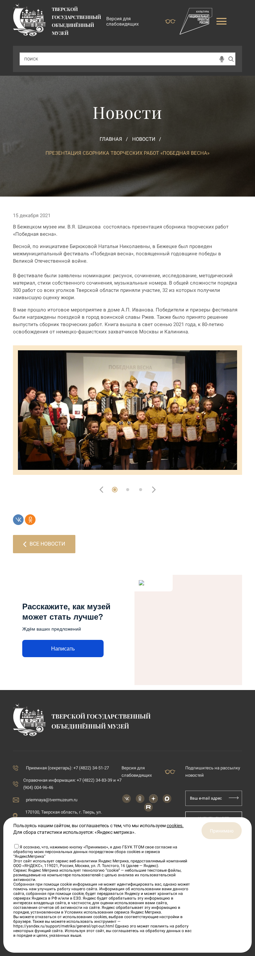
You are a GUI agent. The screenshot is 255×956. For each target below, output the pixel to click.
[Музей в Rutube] (148, 807)
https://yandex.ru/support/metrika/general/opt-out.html (63, 926)
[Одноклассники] (30, 519)
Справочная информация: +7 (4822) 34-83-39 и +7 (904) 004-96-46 (72, 784)
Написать (63, 649)
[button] (114, 489)
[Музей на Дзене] (153, 798)
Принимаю (221, 830)
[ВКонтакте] (18, 519)
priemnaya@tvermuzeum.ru (51, 799)
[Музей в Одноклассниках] (140, 798)
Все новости (47, 544)
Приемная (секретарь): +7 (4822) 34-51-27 (67, 767)
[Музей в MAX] (167, 798)
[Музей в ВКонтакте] (126, 798)
